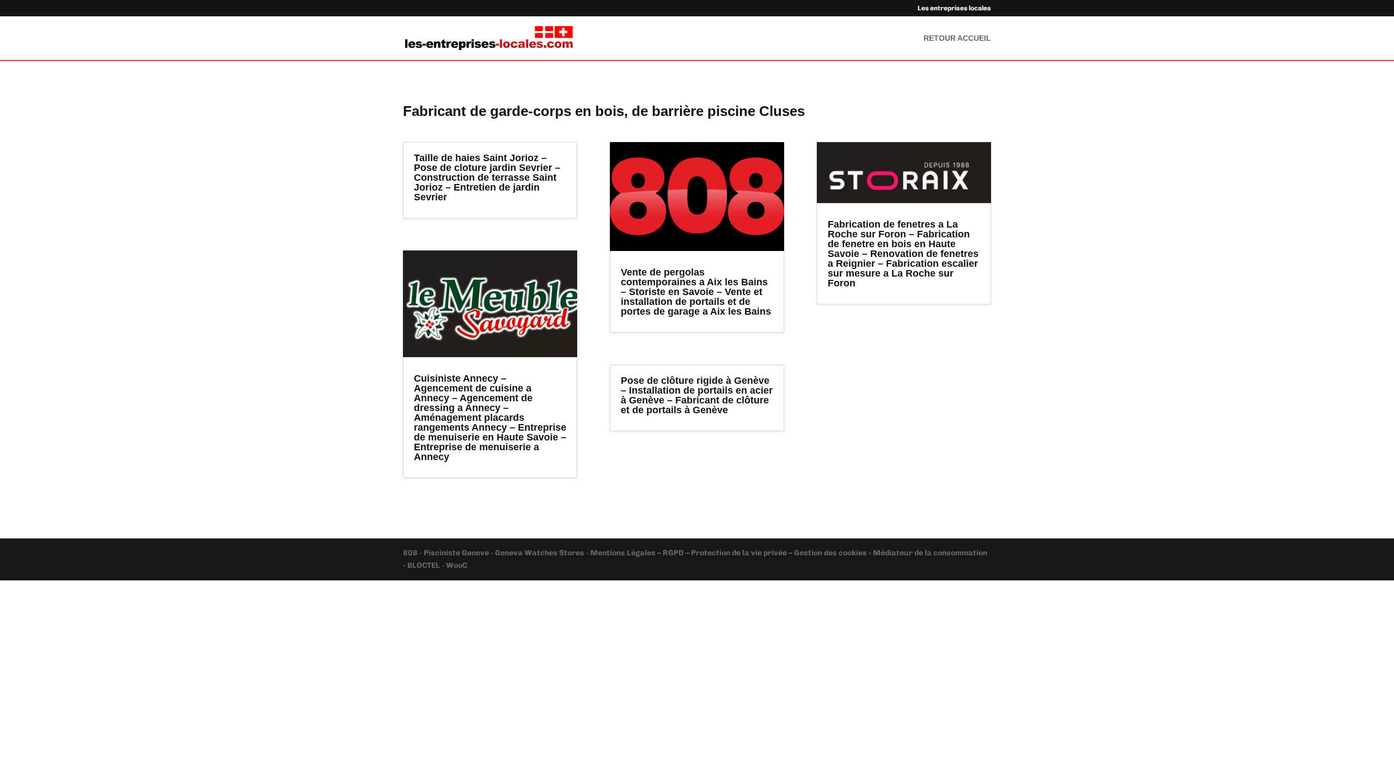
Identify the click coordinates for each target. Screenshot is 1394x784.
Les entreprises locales (954, 8)
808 (411, 553)
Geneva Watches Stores (539, 553)
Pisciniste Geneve (457, 553)
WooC (456, 565)
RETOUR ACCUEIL (957, 38)
